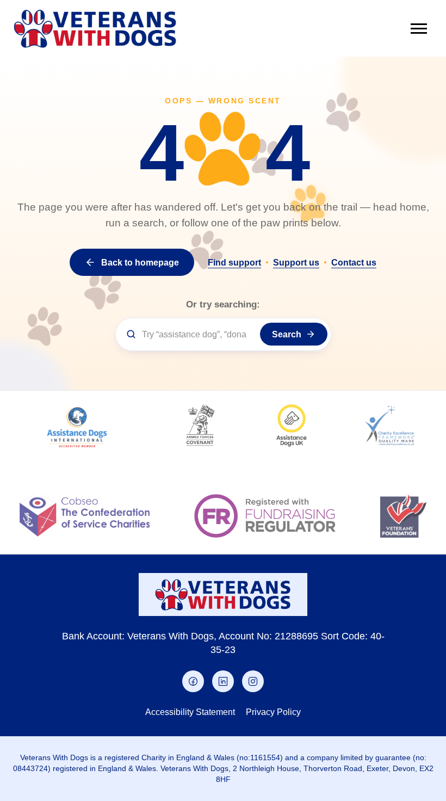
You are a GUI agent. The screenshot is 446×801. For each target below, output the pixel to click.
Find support (234, 262)
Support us (296, 262)
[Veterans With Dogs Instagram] (253, 681)
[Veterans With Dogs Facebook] (193, 681)
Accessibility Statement (190, 712)
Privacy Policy (273, 712)
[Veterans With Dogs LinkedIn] (223, 681)
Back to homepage (140, 262)
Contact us (353, 262)
